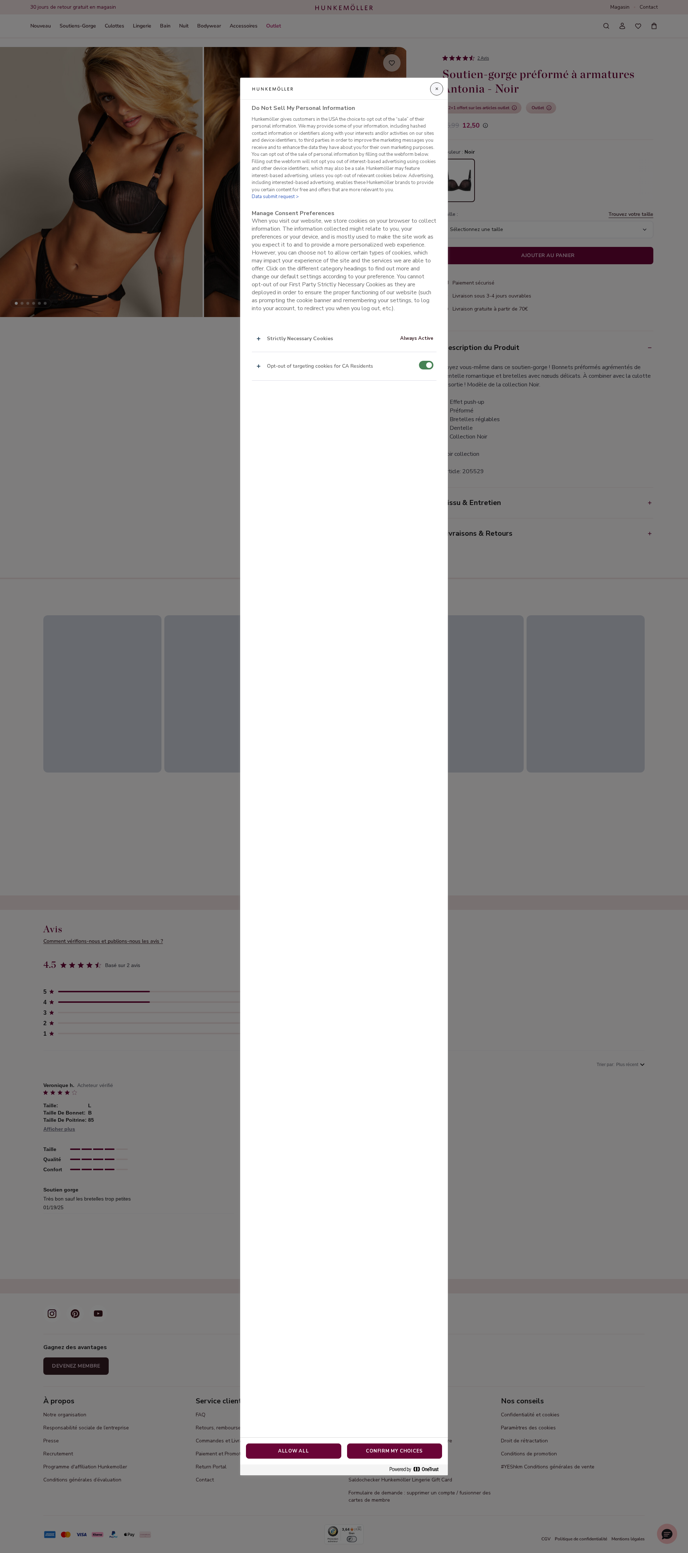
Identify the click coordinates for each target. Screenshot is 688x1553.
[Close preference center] (436, 89)
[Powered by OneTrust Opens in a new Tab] (416, 1469)
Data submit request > (275, 196)
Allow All (293, 1451)
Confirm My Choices (394, 1451)
